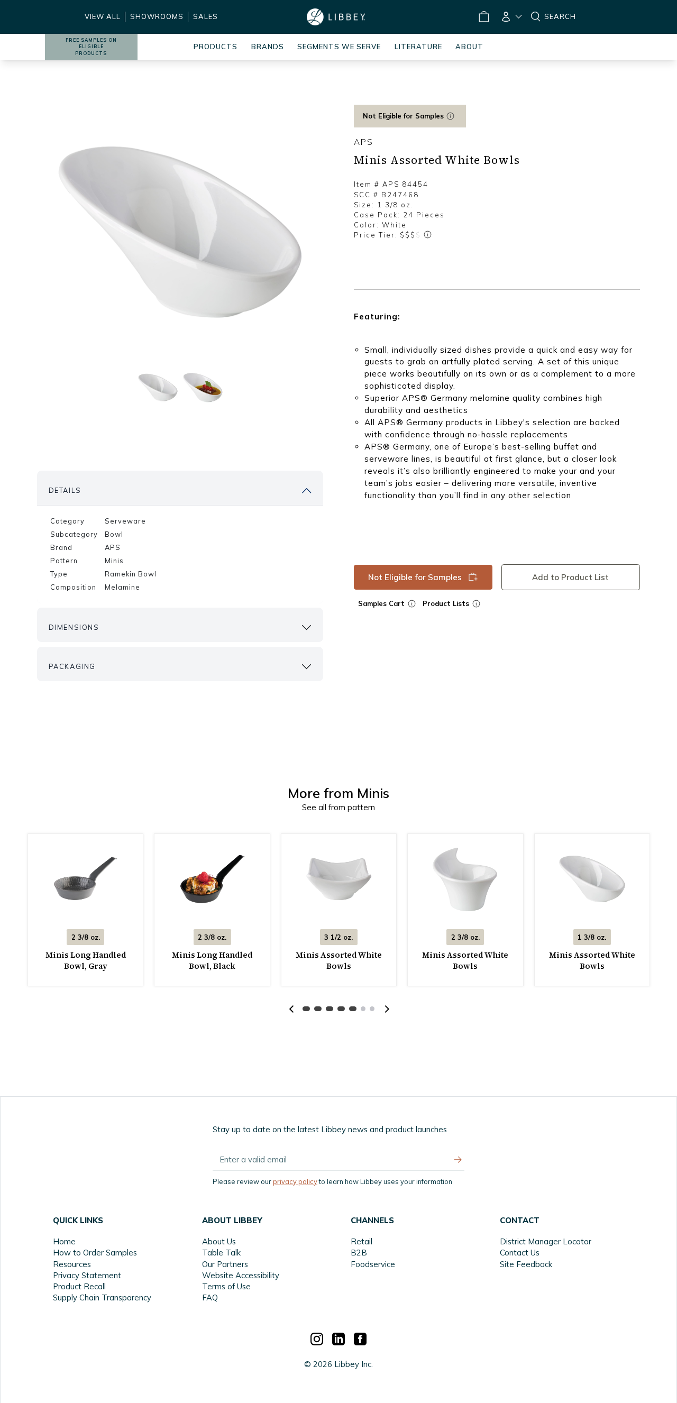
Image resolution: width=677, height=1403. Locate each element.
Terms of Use (226, 1286)
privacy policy (295, 1181)
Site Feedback (526, 1264)
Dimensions (74, 627)
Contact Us (519, 1253)
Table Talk (221, 1253)
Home (64, 1241)
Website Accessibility (240, 1275)
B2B (359, 1253)
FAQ (210, 1297)
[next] (385, 1009)
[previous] (291, 1009)
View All (103, 16)
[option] (180, 233)
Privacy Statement (87, 1275)
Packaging (72, 666)
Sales (205, 16)
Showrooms (157, 16)
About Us (219, 1241)
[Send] (458, 1160)
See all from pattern (338, 807)
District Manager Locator (545, 1241)
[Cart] (483, 17)
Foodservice (373, 1264)
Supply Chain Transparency (102, 1297)
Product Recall (79, 1286)
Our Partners (225, 1264)
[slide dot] (157, 387)
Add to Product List (570, 577)
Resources (72, 1264)
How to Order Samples (95, 1253)
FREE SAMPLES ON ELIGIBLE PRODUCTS (91, 47)
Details (65, 490)
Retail (361, 1241)
